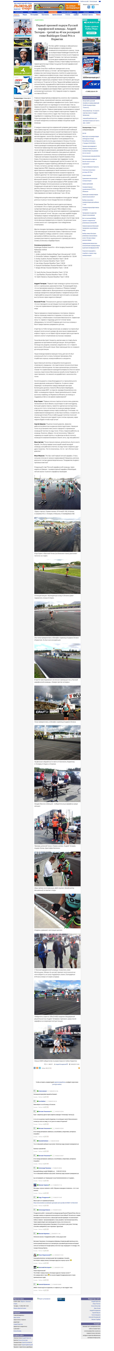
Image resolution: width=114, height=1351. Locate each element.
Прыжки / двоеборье (66, 12)
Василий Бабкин (43, 1141)
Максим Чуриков (44, 1185)
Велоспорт (86, 12)
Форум (25, 14)
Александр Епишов (44, 1210)
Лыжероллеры (53, 12)
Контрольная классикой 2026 (91, 156)
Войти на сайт (85, 1)
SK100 (84, 133)
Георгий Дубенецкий (27, 1344)
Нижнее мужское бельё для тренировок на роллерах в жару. (90, 228)
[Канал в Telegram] (93, 7)
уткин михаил (43, 1091)
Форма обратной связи (20, 1308)
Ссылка (35, 1097)
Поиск (98, 14)
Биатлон (30, 12)
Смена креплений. (87, 184)
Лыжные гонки (19, 12)
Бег (78, 12)
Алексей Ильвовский (94, 1317)
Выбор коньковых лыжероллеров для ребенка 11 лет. (90, 202)
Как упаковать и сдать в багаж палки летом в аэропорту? (89, 161)
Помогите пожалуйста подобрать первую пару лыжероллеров (89, 253)
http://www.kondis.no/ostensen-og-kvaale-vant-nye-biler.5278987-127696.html (56, 1203)
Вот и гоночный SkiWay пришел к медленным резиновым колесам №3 (89, 220)
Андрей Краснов (18, 1324)
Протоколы (45, 14)
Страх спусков (86, 175)
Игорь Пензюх (96, 1303)
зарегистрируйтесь (59, 1082)
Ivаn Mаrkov (42, 1101)
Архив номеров (57, 14)
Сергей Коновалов (27, 1342)
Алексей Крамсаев (44, 1284)
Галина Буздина (96, 1315)
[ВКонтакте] (88, 7)
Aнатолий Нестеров (44, 1267)
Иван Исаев (17, 1317)
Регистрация (93, 1)
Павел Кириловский (44, 1255)
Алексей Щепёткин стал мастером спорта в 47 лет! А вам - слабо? (91, 121)
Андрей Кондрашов (61, 1064)
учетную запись (56, 1084)
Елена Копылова (23, 1340)
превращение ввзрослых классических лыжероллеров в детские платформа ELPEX (91, 245)
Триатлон (96, 12)
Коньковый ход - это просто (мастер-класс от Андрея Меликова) (91, 113)
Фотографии (34, 14)
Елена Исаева (17, 1331)
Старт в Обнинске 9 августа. (90, 167)
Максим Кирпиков (44, 1233)
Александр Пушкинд (45, 1168)
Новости (16, 14)
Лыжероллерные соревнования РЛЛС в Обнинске (88, 189)
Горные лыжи (40, 12)
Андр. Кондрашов (44, 1197)
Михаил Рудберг (96, 1319)
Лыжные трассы (87, 14)
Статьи (67, 14)
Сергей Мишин (96, 1312)
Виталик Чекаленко (44, 1111)
